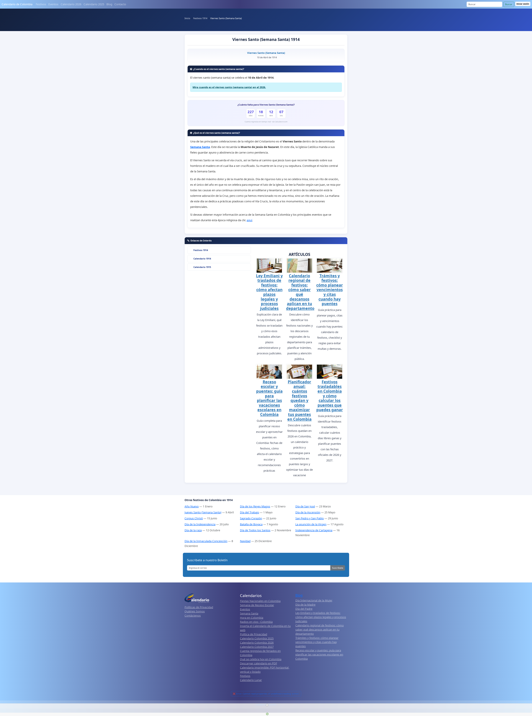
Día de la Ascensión (307, 512)
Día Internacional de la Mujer (313, 600)
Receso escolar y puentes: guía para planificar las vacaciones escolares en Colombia (269, 398)
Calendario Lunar (251, 680)
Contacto (120, 4)
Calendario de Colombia (17, 4)
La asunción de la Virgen (310, 524)
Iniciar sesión (522, 3)
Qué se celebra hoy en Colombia (260, 659)
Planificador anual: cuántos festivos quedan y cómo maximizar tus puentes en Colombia (299, 400)
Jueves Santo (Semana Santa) (203, 512)
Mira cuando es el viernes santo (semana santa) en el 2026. (229, 87)
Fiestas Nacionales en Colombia (260, 601)
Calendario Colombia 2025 (257, 638)
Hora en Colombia (251, 617)
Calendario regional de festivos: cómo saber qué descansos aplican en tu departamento (300, 292)
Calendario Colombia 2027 (257, 647)
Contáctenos (193, 615)
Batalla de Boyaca (251, 524)
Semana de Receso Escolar (257, 605)
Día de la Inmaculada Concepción (206, 541)
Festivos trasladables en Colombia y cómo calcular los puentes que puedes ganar (329, 395)
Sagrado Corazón (251, 518)
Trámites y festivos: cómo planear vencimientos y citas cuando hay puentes (329, 289)
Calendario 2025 (94, 4)
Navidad (245, 541)
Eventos (53, 4)
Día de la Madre (305, 604)
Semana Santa (249, 613)
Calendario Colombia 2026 (257, 642)
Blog (109, 4)
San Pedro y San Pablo (309, 518)
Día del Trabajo (249, 512)
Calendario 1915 (202, 267)
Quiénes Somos (195, 611)
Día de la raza (193, 530)
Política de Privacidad (253, 634)
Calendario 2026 (71, 4)
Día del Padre (303, 609)
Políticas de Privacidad (199, 607)
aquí (249, 220)
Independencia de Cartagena (313, 530)
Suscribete (337, 567)
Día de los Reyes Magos (255, 506)
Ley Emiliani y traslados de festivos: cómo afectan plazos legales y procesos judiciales (269, 292)
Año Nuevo (192, 506)
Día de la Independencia (200, 524)
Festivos (41, 4)
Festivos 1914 (200, 250)
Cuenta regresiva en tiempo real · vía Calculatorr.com (266, 122)
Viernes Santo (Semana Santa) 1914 (266, 39)
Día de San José (305, 506)
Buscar (508, 4)
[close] (267, 705)
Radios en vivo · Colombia (256, 622)
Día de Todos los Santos (255, 530)
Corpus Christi (194, 518)
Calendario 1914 (202, 258)
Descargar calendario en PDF (258, 663)
